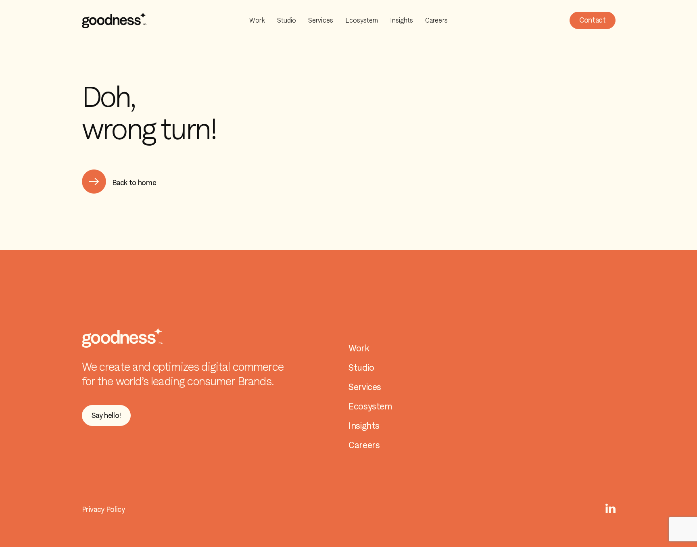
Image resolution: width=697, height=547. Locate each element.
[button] (592, 20)
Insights (401, 20)
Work (257, 20)
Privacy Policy (103, 509)
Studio (286, 20)
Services (320, 20)
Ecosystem (361, 20)
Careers (436, 20)
